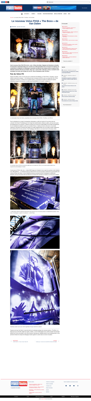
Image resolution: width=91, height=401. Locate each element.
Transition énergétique (48, 13)
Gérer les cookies (40, 396)
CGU (51, 396)
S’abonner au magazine (50, 381)
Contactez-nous (48, 385)
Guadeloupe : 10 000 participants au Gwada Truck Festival (69, 36)
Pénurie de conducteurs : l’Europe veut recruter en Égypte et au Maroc (68, 28)
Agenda (65, 13)
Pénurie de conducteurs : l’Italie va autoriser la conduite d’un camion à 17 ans (70, 32)
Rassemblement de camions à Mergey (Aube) (70, 100)
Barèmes (47, 391)
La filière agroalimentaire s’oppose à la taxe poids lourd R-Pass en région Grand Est (69, 49)
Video (69, 13)
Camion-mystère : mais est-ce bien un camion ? (70, 40)
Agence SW (43, 398)
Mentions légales (75, 396)
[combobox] (68, 2)
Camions (33, 13)
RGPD (63, 396)
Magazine (39, 13)
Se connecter (84, 7)
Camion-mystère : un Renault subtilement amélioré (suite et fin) (69, 57)
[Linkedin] (4, 2)
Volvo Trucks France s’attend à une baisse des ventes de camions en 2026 (70, 53)
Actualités (26, 13)
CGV (28, 396)
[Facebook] (2, 2)
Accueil (11, 17)
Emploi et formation (49, 387)
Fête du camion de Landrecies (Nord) (68, 96)
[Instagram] (8, 2)
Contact (16, 396)
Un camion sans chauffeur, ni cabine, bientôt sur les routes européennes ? (69, 45)
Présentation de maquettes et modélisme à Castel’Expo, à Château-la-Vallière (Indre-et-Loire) (69, 79)
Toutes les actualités (49, 383)
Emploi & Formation (58, 13)
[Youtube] (6, 2)
